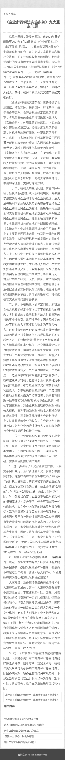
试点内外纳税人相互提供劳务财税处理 (24, 724)
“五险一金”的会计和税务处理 (19, 736)
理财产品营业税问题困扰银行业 (20, 742)
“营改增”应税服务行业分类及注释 (21, 719)
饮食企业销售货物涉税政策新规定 (21, 730)
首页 (5, 13)
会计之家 (22, 754)
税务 (13, 13)
